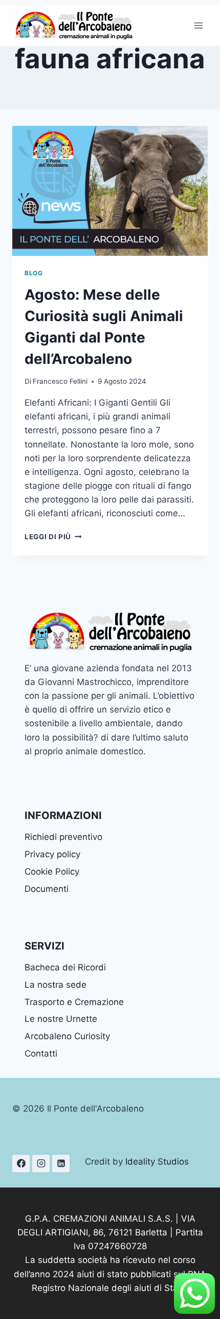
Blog (33, 273)
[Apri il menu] (198, 25)
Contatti (41, 1053)
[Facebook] (21, 1163)
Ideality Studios (157, 1161)
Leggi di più (53, 537)
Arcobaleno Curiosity (67, 1036)
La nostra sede (55, 985)
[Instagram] (41, 1163)
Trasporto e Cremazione (74, 1002)
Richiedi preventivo (63, 837)
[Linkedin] (61, 1163)
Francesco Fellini (60, 381)
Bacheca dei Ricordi (65, 967)
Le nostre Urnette (61, 1019)
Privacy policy (52, 854)
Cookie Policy (52, 871)
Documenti (47, 889)
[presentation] (110, 191)
